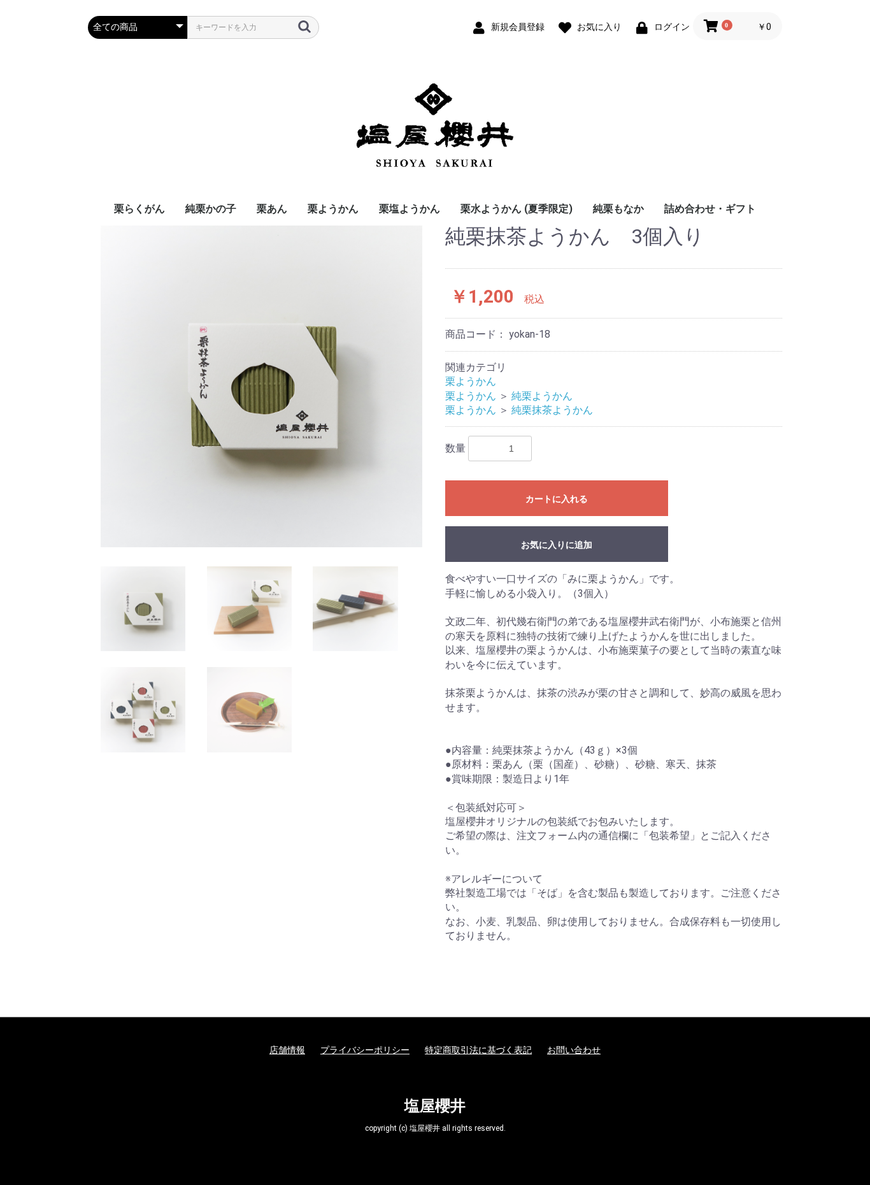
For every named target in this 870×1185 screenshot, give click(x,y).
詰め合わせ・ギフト (710, 209)
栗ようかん (333, 209)
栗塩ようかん (409, 209)
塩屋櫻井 (435, 1106)
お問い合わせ (574, 1050)
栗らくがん (139, 209)
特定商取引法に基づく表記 (478, 1050)
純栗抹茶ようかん (552, 410)
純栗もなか (618, 209)
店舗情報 (287, 1050)
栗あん (272, 209)
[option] (261, 386)
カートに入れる (556, 499)
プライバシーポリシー (365, 1050)
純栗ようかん (542, 396)
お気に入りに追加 (556, 545)
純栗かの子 (210, 209)
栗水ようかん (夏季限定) (516, 209)
